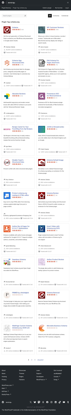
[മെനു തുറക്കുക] (68, 2)
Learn (38, 370)
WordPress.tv (41, 379)
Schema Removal (53, 293)
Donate (57, 376)
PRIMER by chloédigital (20, 293)
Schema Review (53, 193)
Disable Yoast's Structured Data (18, 161)
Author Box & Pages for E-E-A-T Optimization (21, 227)
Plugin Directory (6, 8)
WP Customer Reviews (55, 27)
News (3, 373)
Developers (40, 376)
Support (38, 373)
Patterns (22, 379)
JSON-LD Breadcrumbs (55, 127)
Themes (21, 373)
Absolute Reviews (19, 94)
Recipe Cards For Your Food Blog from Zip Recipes (22, 128)
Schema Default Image (55, 160)
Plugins (21, 376)
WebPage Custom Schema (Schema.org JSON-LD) (22, 327)
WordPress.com (8, 385)
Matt (4, 388)
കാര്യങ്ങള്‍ (57, 373)
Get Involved (58, 370)
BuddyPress (6, 394)
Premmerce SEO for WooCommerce (54, 95)
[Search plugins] (25, 15)
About (4, 370)
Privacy (4, 379)
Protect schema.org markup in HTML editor (20, 194)
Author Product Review (55, 259)
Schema (15, 27)
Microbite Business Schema (57, 326)
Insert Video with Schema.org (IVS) (53, 227)
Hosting (4, 376)
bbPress (5, 391)
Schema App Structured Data (18, 61)
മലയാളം (9, 402)
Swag (56, 379)
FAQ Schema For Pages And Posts (53, 61)
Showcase (22, 370)
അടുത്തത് (40, 360)
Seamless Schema (19, 259)
